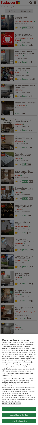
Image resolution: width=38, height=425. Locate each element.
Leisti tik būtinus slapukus (19, 415)
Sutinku (19, 409)
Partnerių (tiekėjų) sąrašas (11, 403)
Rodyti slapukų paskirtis (19, 421)
